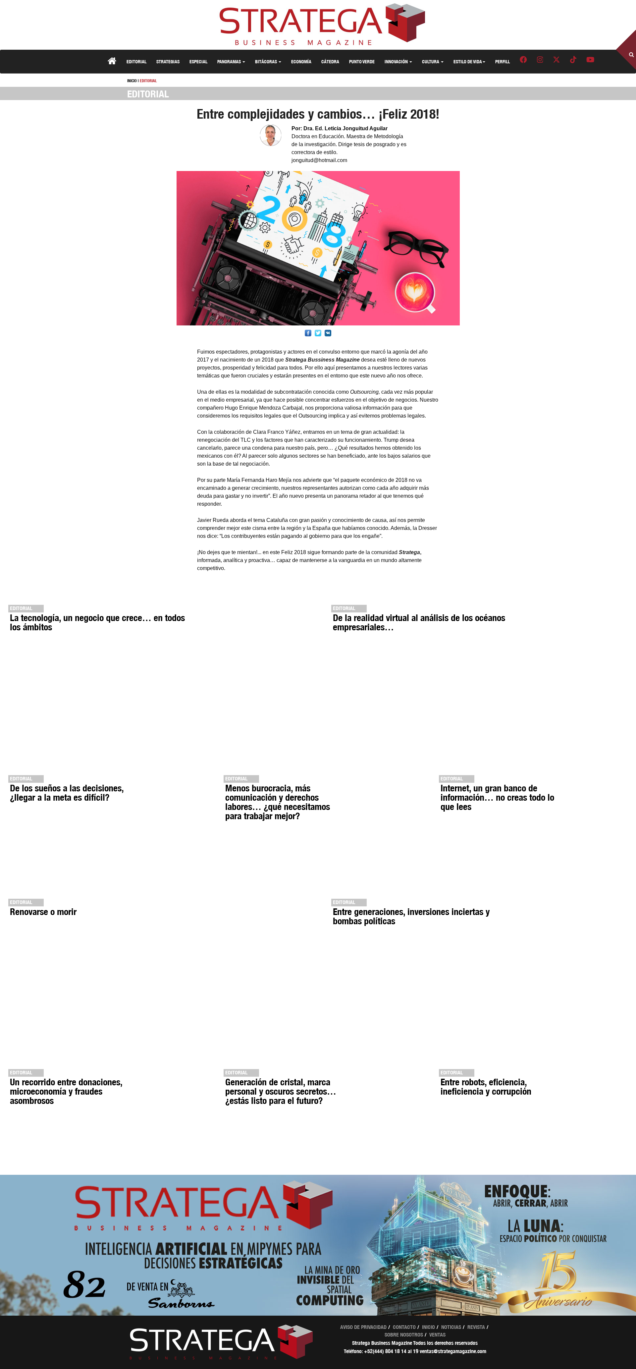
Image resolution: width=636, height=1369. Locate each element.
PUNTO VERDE (362, 61)
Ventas (437, 1335)
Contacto (404, 1327)
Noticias (451, 1327)
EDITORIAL (136, 61)
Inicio (428, 1327)
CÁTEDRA (330, 61)
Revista (476, 1327)
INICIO (132, 80)
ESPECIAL (198, 61)
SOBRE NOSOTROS (404, 1335)
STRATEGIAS (168, 61)
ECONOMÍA (301, 61)
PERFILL (502, 61)
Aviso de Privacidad (363, 1327)
